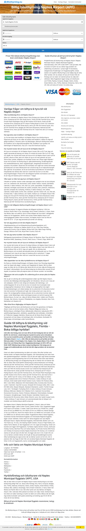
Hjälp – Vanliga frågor (68, 131)
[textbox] (43, 22)
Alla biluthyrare (66, 106)
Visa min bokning (66, 148)
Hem (55, 2)
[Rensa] (82, 22)
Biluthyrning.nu (14, 2)
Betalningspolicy (66, 128)
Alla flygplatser (66, 109)
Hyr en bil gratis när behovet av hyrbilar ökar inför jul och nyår (74, 156)
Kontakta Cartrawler (74, 2)
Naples (18, 339)
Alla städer (64, 123)
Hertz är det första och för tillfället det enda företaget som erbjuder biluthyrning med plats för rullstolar (74, 176)
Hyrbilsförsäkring (66, 134)
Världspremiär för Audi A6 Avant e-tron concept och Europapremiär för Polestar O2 (74, 188)
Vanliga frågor (62, 2)
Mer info (50, 529)
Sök (43, 50)
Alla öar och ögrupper (68, 115)
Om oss (63, 145)
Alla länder (64, 112)
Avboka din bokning (67, 126)
